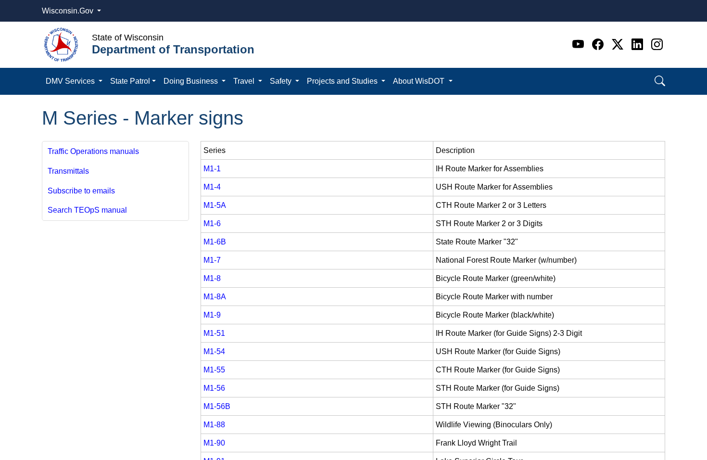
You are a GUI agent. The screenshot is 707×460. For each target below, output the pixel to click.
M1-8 (212, 278)
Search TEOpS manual (87, 210)
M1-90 (214, 443)
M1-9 (212, 315)
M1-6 (212, 223)
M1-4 (212, 187)
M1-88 (214, 425)
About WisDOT (419, 81)
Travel (244, 81)
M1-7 (212, 260)
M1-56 (214, 388)
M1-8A (214, 297)
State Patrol (130, 81)
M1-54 (214, 351)
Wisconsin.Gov (68, 11)
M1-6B (214, 242)
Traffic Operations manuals (93, 151)
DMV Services (71, 81)
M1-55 (214, 370)
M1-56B (216, 406)
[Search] (660, 81)
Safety (281, 81)
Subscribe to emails (81, 191)
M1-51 (214, 333)
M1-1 (212, 169)
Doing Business (192, 81)
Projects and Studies (343, 81)
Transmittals (68, 171)
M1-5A (214, 205)
